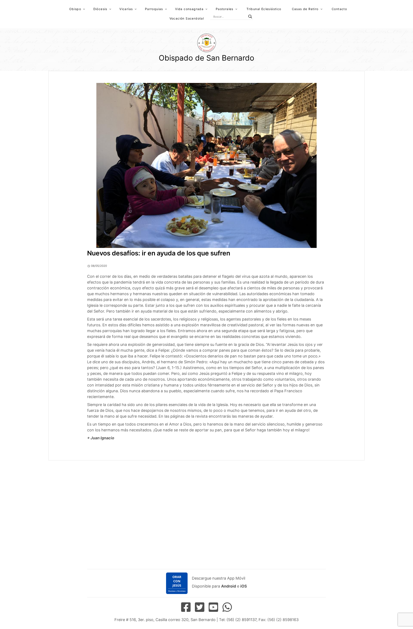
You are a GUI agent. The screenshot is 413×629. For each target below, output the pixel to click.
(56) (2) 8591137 (241, 619)
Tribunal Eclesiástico (264, 9)
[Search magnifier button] (250, 17)
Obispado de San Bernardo (206, 57)
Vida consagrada (189, 9)
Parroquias (154, 9)
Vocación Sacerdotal (187, 18)
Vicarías (126, 9)
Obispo (75, 9)
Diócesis (100, 9)
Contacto (339, 9)
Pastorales (224, 9)
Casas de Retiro (305, 9)
